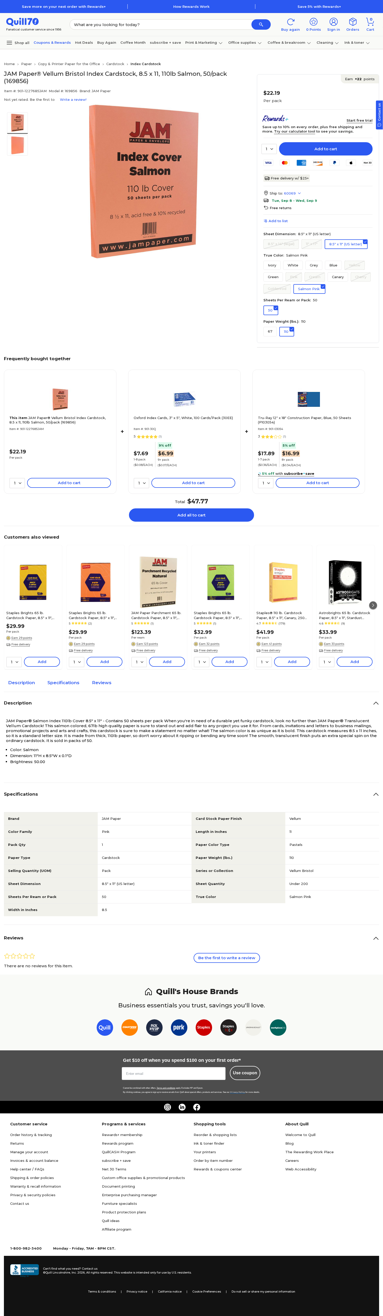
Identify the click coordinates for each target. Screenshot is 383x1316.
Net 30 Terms (114, 1169)
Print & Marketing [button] (201, 42)
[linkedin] (182, 1107)
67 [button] (270, 331)
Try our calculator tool (294, 131)
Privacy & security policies (32, 1195)
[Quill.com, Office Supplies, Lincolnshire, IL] (24, 1270)
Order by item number (213, 1160)
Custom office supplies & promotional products (143, 1178)
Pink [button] (294, 277)
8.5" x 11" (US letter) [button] (345, 244)
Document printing (118, 1186)
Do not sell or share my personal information (263, 1291)
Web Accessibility (300, 1169)
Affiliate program (116, 1229)
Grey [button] (314, 265)
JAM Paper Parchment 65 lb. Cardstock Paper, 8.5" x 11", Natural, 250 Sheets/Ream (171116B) (156, 615)
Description (21, 682)
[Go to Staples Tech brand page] (228, 1028)
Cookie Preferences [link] (206, 1291)
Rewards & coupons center (218, 1169)
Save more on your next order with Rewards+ (64, 6)
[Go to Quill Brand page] (104, 1028)
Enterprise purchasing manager (129, 1195)
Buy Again (106, 42)
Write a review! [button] (73, 99)
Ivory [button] (272, 265)
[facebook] (197, 1107)
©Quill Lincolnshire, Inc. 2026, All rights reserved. (78, 1272)
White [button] (293, 265)
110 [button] (286, 331)
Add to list (278, 221)
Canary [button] (338, 277)
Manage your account (29, 1152)
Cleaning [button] (325, 42)
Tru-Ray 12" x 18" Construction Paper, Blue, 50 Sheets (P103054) (304, 420)
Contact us (19, 1203)
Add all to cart (191, 515)
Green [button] (273, 277)
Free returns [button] (281, 208)
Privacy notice (137, 1291)
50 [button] (270, 310)
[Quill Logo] (22, 21)
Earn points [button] (360, 79)
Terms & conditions (102, 1291)
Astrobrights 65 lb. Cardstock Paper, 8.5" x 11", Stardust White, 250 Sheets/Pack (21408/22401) (344, 615)
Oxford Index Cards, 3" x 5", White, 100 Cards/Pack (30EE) (183, 418)
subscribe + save (165, 42)
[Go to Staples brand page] (203, 1028)
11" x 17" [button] (312, 244)
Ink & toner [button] (354, 42)
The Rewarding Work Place (309, 1152)
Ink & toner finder (209, 1143)
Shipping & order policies (32, 1178)
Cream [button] (314, 277)
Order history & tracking (31, 1135)
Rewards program (117, 1143)
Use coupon (245, 1073)
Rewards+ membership (122, 1135)
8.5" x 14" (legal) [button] (281, 244)
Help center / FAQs (27, 1169)
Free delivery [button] (20, 644)
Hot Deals (84, 42)
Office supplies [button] (242, 42)
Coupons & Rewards (52, 42)
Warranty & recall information (35, 1186)
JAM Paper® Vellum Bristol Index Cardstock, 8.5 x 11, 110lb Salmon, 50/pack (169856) (57, 420)
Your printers (205, 1152)
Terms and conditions (166, 1088)
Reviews (102, 682)
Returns (17, 1143)
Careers (292, 1160)
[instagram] (167, 1107)
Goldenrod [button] (277, 288)
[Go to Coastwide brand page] (129, 1028)
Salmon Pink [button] (309, 289)
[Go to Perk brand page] (179, 1028)
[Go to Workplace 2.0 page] (278, 1028)
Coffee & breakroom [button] (286, 42)
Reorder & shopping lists (215, 1135)
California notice (170, 1291)
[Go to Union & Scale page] (253, 1028)
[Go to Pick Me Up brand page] (154, 1028)
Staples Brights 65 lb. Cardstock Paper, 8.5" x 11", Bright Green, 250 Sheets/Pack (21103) (217, 615)
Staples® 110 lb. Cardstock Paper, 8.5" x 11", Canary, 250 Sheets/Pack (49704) (280, 615)
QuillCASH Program (118, 1152)
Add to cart (325, 148)
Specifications (63, 682)
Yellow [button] (354, 265)
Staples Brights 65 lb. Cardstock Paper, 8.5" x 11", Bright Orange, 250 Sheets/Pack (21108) (92, 615)
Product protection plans (124, 1212)
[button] (261, 24)
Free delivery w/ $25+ (290, 178)
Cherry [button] (360, 277)
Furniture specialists (119, 1203)
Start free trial (360, 120)
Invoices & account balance (34, 1160)
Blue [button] (333, 265)
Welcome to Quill (300, 1135)
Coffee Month (133, 42)
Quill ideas (111, 1221)
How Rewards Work (191, 6)
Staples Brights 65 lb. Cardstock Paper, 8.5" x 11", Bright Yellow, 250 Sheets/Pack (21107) (29, 615)
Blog (289, 1143)
